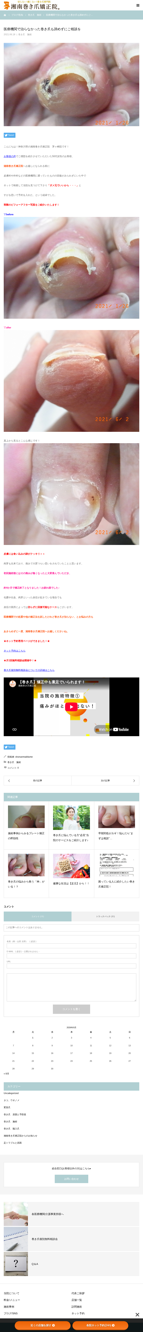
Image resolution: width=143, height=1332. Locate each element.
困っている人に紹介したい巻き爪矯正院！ (116, 884)
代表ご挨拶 (78, 1293)
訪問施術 (77, 1306)
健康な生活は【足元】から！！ (71, 883)
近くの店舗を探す (41, 1325)
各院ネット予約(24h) (98, 1325)
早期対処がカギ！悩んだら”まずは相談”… (115, 836)
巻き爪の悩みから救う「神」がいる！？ (26, 884)
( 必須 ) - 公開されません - (23, 951)
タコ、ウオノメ (11, 1100)
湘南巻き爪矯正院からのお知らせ (20, 1135)
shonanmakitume (24, 757)
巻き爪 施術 (25, 34)
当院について (11, 1293)
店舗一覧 (77, 1299)
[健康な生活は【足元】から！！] (71, 866)
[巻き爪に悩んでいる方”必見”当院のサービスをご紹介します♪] (71, 817)
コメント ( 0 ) (37, 916)
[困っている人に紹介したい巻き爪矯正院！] (116, 865)
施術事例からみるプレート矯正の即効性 (26, 836)
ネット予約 (78, 1313)
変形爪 (7, 1107)
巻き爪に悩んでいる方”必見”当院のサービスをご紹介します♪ (71, 838)
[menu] (138, 5)
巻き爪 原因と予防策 (15, 1114)
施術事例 (9, 1306)
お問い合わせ (71, 1178)
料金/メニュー (12, 1299)
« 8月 (6, 1073)
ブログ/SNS (11, 1313)
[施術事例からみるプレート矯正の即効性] (26, 816)
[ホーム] (5, 15)
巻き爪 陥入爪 (11, 1128)
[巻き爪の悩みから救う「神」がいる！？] (26, 865)
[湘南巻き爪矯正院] (32, 5)
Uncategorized (11, 1093)
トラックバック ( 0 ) (105, 916)
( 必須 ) (21, 941)
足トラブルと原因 (13, 1143)
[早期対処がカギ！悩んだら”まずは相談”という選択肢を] (116, 816)
